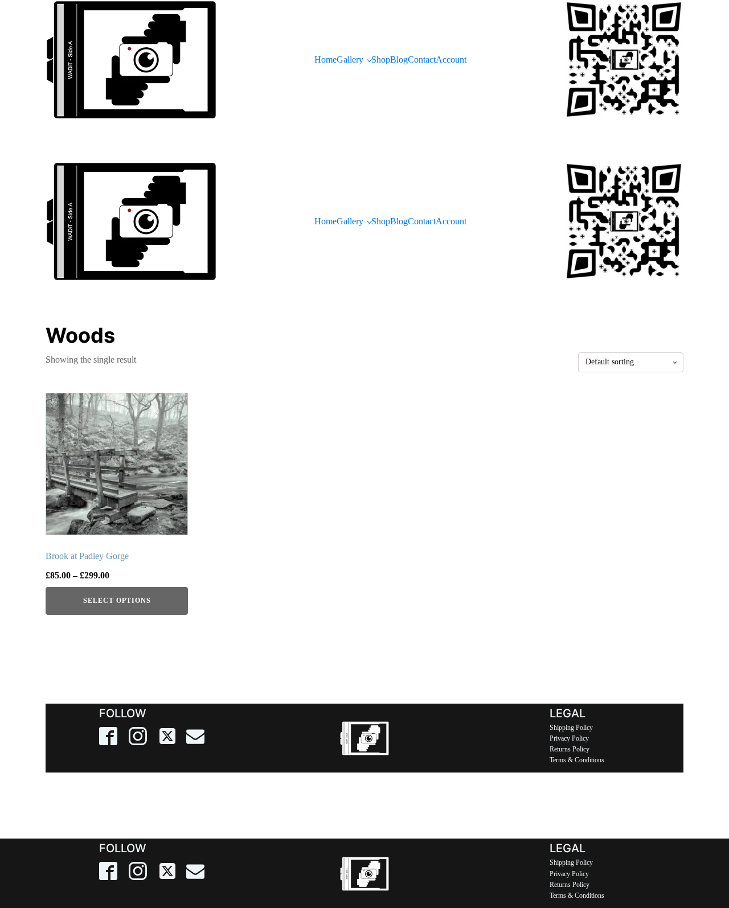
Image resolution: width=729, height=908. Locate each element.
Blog (399, 59)
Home (325, 59)
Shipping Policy (571, 728)
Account (451, 59)
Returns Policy (569, 749)
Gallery (350, 59)
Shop (380, 59)
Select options (117, 601)
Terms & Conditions (577, 760)
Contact (422, 59)
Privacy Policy (569, 738)
